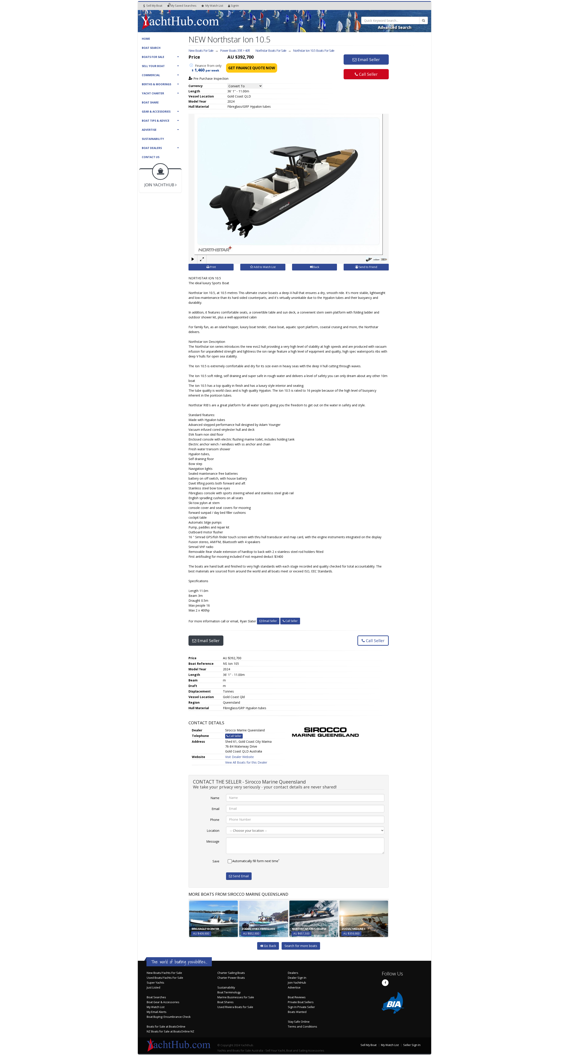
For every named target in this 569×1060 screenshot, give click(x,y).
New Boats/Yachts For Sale (164, 973)
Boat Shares (225, 1002)
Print (212, 267)
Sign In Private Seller (301, 1007)
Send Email (240, 876)
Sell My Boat (154, 6)
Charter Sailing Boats (231, 973)
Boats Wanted (297, 1012)
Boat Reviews (297, 997)
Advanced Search (394, 27)
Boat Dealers (152, 148)
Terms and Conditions (302, 1026)
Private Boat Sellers (301, 1002)
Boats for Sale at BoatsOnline (166, 1026)
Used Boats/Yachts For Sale (165, 978)
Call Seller (368, 74)
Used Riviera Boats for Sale (235, 1007)
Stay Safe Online (299, 1022)
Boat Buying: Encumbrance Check (168, 1017)
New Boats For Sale (200, 50)
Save (215, 861)
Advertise (149, 130)
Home (146, 39)
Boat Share (150, 102)
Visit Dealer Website (239, 757)
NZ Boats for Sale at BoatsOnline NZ (170, 1031)
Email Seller (368, 59)
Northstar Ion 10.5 (313, 50)
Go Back (269, 946)
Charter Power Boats (231, 978)
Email (215, 809)
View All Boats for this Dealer (246, 762)
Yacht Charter (153, 93)
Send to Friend (367, 267)
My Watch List (155, 1007)
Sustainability (153, 139)
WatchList (214, 6)
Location (213, 830)
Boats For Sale (153, 57)
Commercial (151, 75)
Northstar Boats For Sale (270, 50)
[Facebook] (385, 982)
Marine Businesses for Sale (235, 997)
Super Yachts (155, 983)
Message (212, 841)
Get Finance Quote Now (251, 68)
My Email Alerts (156, 1012)
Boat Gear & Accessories (163, 1002)
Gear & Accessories (156, 111)
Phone (214, 820)
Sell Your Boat (153, 66)
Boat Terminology (228, 992)
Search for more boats (300, 946)
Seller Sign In (412, 1045)
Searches (183, 6)
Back (316, 267)
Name (214, 798)
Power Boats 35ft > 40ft (235, 50)
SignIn (235, 6)
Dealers (293, 973)
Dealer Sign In (297, 978)
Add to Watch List (264, 267)
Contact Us (150, 157)
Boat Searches (156, 997)
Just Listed (153, 987)
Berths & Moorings (156, 84)
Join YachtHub (297, 983)
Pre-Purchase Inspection (210, 78)
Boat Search (151, 48)
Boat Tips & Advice (155, 121)
